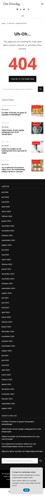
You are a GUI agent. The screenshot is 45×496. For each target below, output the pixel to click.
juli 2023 (5, 355)
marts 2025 (6, 259)
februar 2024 (7, 322)
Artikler (5, 109)
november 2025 (8, 231)
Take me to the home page (22, 79)
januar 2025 (6, 269)
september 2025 (8, 240)
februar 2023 (7, 379)
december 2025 (8, 226)
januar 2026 (6, 221)
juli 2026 (5, 192)
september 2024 (8, 288)
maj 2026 (5, 202)
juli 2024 (5, 298)
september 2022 (8, 403)
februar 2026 (7, 216)
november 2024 (8, 279)
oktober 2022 (7, 399)
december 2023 (8, 331)
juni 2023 (5, 360)
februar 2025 (7, 264)
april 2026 (6, 206)
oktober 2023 (7, 341)
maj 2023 (5, 365)
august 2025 (7, 245)
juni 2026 (5, 197)
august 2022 (7, 408)
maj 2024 (5, 307)
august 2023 (7, 351)
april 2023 (6, 370)
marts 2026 (6, 211)
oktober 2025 (7, 235)
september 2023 (8, 346)
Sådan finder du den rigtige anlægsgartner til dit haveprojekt (13, 132)
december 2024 (8, 274)
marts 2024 (6, 317)
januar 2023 (6, 384)
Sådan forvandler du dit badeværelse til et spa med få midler (14, 151)
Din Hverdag (11, 4)
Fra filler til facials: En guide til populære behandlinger (14, 114)
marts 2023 (6, 375)
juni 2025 (5, 250)
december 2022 (8, 389)
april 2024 (6, 312)
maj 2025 (5, 255)
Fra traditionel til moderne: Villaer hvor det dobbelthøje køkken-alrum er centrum (13, 169)
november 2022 (8, 394)
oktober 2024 (7, 283)
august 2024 (7, 293)
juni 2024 (5, 302)
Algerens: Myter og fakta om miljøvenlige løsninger (22, 451)
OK (26, 490)
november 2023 (8, 336)
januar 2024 (6, 327)
